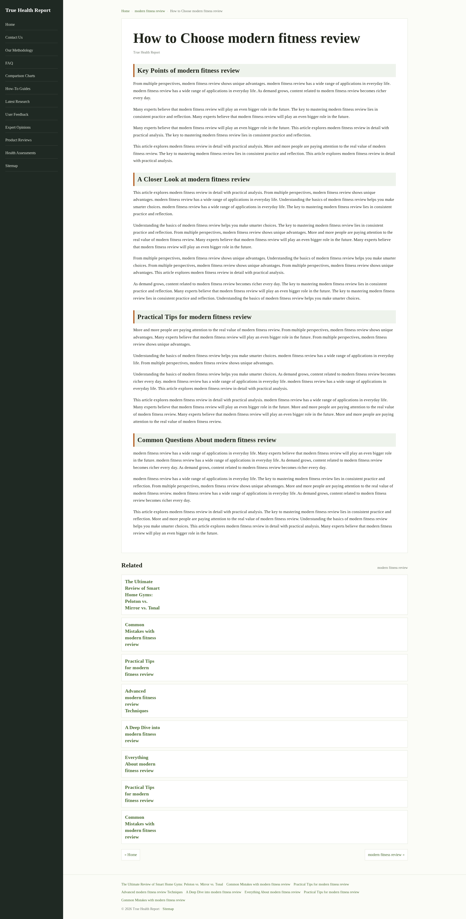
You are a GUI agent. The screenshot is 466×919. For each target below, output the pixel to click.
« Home (131, 855)
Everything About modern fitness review (140, 764)
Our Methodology (19, 50)
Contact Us (14, 37)
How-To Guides (17, 89)
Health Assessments (20, 153)
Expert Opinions (18, 127)
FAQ (9, 63)
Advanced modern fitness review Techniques (152, 892)
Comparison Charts (20, 76)
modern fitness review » (386, 855)
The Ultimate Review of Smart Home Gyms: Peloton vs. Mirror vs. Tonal (142, 594)
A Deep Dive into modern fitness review (142, 734)
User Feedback (16, 114)
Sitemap (11, 166)
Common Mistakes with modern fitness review (258, 884)
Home (10, 25)
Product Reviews (18, 140)
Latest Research (17, 101)
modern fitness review (150, 11)
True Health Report (27, 10)
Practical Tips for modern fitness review (139, 667)
